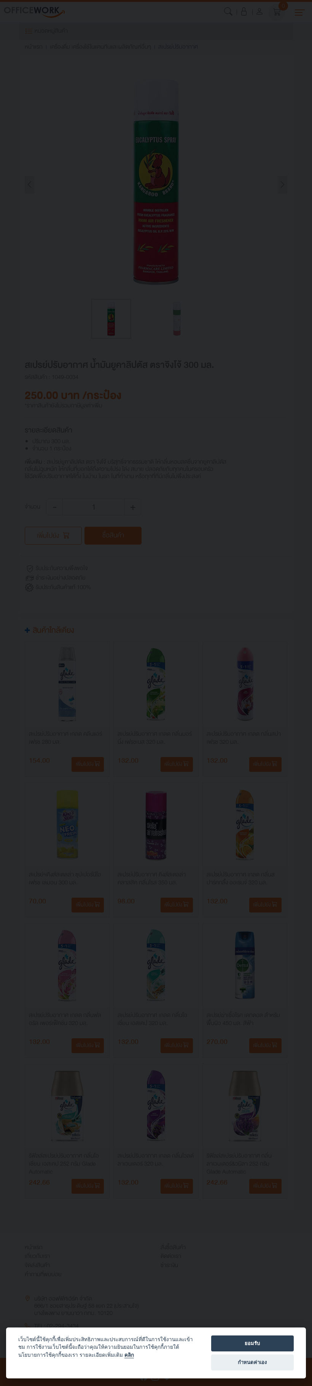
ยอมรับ (252, 1343)
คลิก (129, 1355)
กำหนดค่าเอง (252, 1362)
